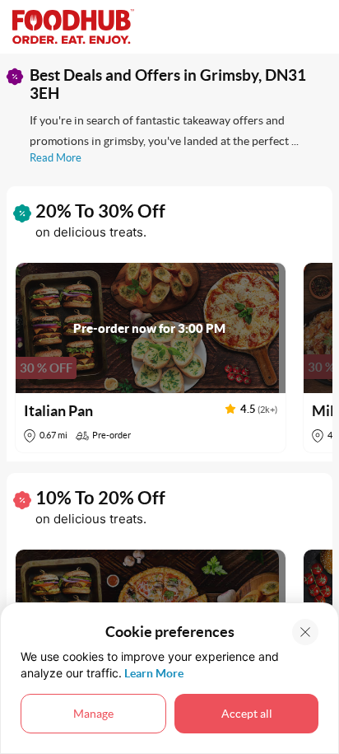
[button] (150, 357)
